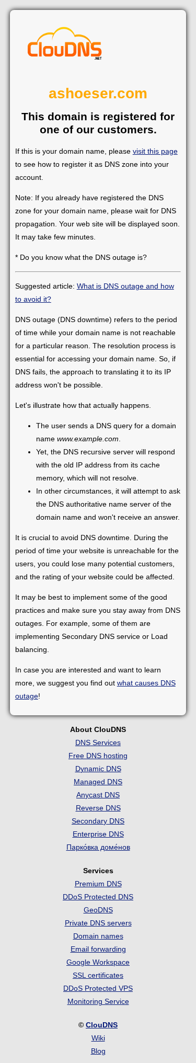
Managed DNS (98, 782)
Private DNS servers (98, 923)
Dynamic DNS (98, 768)
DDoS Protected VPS (98, 988)
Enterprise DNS (98, 834)
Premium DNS (98, 883)
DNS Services (98, 742)
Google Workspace (98, 962)
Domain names (98, 936)
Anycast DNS (98, 795)
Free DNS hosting (98, 755)
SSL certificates (98, 975)
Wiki (98, 1038)
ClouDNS (102, 1025)
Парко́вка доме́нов (98, 847)
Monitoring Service (98, 1001)
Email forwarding (98, 949)
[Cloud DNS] (65, 46)
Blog (98, 1051)
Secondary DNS (98, 821)
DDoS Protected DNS (98, 897)
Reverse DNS (98, 808)
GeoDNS (98, 910)
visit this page (155, 151)
